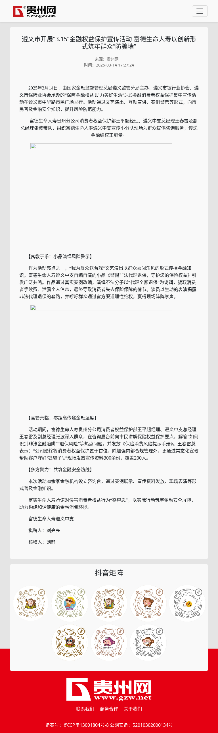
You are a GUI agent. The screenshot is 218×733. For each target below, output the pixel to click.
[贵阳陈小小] (109, 642)
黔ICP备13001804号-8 (86, 725)
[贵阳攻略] (109, 603)
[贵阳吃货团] (30, 603)
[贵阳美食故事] (69, 642)
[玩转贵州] (69, 603)
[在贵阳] (148, 603)
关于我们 (133, 709)
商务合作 (109, 709)
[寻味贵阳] (187, 603)
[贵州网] (34, 11)
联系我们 (85, 709)
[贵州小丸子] (148, 642)
